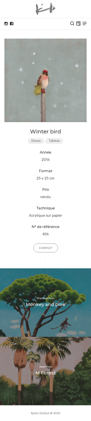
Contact (45, 247)
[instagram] (6, 23)
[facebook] (11, 23)
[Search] (72, 23)
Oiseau (36, 141)
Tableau (54, 141)
